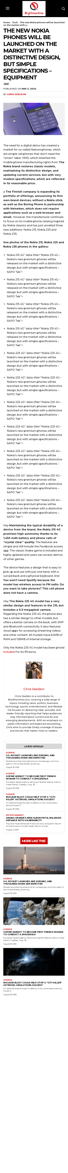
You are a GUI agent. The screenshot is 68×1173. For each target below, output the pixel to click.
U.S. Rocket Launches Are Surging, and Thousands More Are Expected (30, 756)
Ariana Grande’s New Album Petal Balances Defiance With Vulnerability (33, 819)
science (10, 753)
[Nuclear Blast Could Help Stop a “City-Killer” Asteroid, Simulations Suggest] (34, 961)
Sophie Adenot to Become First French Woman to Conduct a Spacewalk (31, 777)
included (9, 651)
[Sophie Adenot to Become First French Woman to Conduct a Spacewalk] (34, 911)
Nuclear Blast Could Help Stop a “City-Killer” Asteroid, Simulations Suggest (31, 798)
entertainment (15, 815)
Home (6, 22)
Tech (15, 22)
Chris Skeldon (16, 94)
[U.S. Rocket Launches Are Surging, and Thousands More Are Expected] (34, 860)
